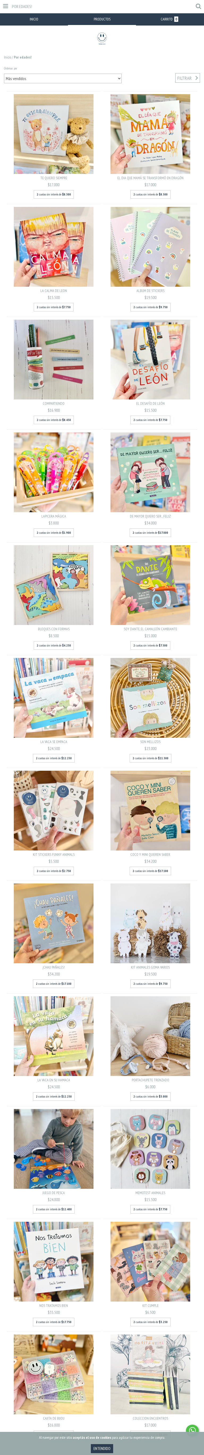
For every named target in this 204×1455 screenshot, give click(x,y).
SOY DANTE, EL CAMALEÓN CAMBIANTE (150, 629)
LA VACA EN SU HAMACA (53, 1080)
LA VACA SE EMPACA (53, 741)
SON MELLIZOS (150, 741)
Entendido (102, 1448)
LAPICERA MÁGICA (53, 516)
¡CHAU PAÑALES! (53, 967)
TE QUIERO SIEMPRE (53, 178)
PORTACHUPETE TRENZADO (150, 1080)
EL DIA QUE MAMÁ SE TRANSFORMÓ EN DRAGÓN (150, 178)
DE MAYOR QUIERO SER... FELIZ (150, 516)
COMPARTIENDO (54, 403)
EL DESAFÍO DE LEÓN (150, 403)
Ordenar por (10, 68)
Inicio (7, 57)
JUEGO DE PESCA (53, 1192)
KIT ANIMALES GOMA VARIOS (150, 967)
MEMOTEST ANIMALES (150, 1192)
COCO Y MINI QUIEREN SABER (150, 854)
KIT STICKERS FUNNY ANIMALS (54, 854)
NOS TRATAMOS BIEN (53, 1305)
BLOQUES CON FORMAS (54, 629)
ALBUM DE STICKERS (150, 290)
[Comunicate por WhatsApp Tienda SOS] (192, 1430)
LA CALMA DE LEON (53, 290)
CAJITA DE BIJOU (54, 1418)
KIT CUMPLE (150, 1305)
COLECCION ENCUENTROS (150, 1418)
